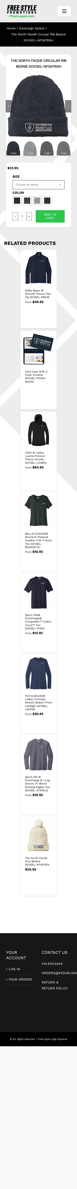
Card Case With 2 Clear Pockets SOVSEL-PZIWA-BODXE (36, 376)
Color (18, 193)
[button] (17, 200)
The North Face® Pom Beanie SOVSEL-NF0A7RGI (37, 861)
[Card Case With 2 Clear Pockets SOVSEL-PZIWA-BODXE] (38, 349)
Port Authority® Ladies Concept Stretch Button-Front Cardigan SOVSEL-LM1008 (38, 702)
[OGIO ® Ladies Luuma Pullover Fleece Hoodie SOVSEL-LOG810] (38, 430)
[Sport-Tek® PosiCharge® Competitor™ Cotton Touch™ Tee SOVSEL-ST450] (38, 592)
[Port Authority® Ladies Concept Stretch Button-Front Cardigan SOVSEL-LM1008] (38, 673)
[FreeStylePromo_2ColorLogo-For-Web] (21, 6)
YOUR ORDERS (20, 979)
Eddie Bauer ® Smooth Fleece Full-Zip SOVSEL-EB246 (38, 294)
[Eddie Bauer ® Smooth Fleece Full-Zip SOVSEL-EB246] (38, 268)
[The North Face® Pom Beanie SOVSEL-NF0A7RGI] (38, 835)
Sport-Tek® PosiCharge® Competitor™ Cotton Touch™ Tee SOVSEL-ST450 (38, 621)
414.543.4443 (52, 964)
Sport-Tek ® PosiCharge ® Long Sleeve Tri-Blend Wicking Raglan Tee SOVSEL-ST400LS (37, 783)
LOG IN (14, 969)
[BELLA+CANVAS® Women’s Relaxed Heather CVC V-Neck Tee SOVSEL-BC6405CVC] (38, 511)
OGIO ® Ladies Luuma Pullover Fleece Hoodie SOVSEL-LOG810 (35, 457)
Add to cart (50, 216)
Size (16, 176)
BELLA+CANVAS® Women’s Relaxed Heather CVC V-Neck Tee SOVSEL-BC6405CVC (38, 540)
